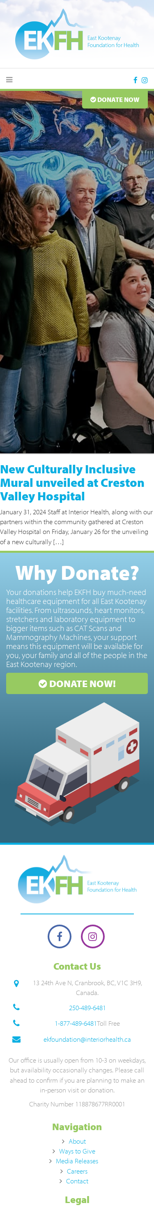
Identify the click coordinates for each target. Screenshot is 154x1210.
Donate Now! (81, 683)
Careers (77, 1171)
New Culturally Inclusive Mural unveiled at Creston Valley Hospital (72, 482)
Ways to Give (77, 1151)
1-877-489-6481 (76, 1023)
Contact (77, 1180)
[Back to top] (131, 1187)
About (77, 1141)
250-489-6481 (87, 1007)
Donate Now (118, 99)
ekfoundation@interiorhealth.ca (87, 1039)
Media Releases (77, 1160)
